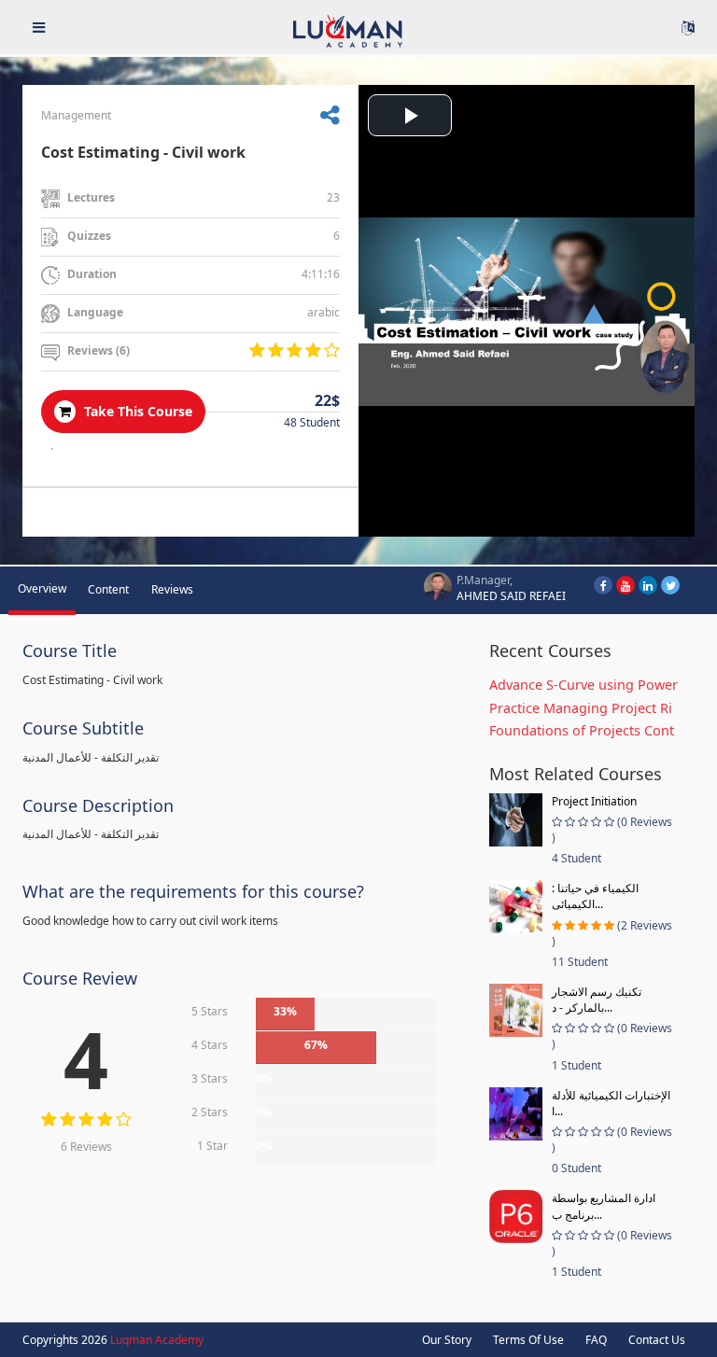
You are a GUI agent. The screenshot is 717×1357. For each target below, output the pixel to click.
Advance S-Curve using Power (583, 684)
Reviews (172, 589)
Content (108, 589)
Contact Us (656, 1340)
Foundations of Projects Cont (581, 730)
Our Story (446, 1340)
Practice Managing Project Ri (580, 708)
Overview (42, 588)
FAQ (596, 1340)
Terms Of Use (528, 1340)
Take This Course (136, 411)
